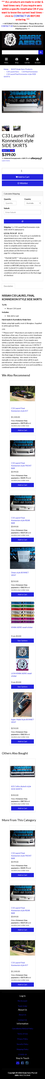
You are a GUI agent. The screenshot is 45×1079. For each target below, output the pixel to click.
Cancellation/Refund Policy (22, 1028)
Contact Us (22, 1020)
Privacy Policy (22, 1039)
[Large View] (5, 128)
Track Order (22, 1006)
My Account (22, 1001)
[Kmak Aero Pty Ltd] (22, 39)
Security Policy (22, 1044)
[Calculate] (22, 221)
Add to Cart (23, 177)
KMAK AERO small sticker (22, 627)
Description (8, 286)
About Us (22, 1015)
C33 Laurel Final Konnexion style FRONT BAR (21, 465)
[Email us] (17, 1063)
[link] (22, 1063)
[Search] (40, 52)
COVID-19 (22, 1054)
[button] (22, 183)
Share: (5, 150)
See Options (23, 640)
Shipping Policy (22, 1049)
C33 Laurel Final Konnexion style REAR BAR (20, 520)
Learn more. (6, 161)
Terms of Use (22, 1034)
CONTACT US (22, 15)
